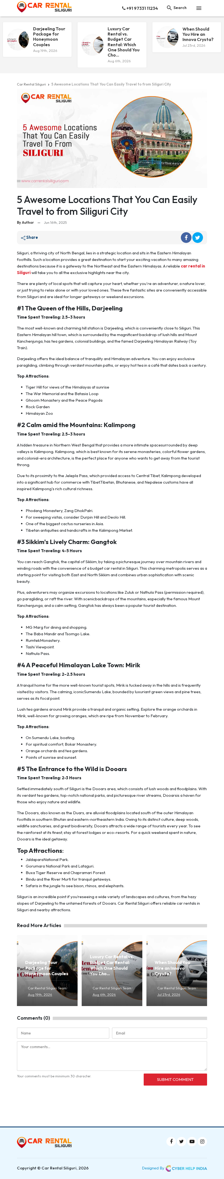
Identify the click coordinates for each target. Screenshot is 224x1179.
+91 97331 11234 (142, 8)
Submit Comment (175, 1079)
